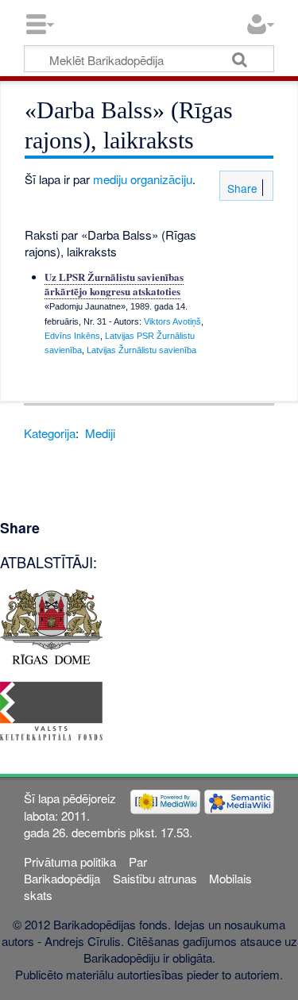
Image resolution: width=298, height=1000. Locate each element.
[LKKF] (51, 709)
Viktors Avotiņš (172, 321)
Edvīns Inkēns (72, 335)
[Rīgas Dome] (51, 625)
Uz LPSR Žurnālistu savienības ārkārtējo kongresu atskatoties (114, 283)
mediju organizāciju (142, 179)
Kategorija (49, 433)
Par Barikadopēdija (85, 870)
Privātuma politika (70, 861)
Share (240, 188)
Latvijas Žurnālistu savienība (141, 350)
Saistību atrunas (155, 878)
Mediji (100, 433)
